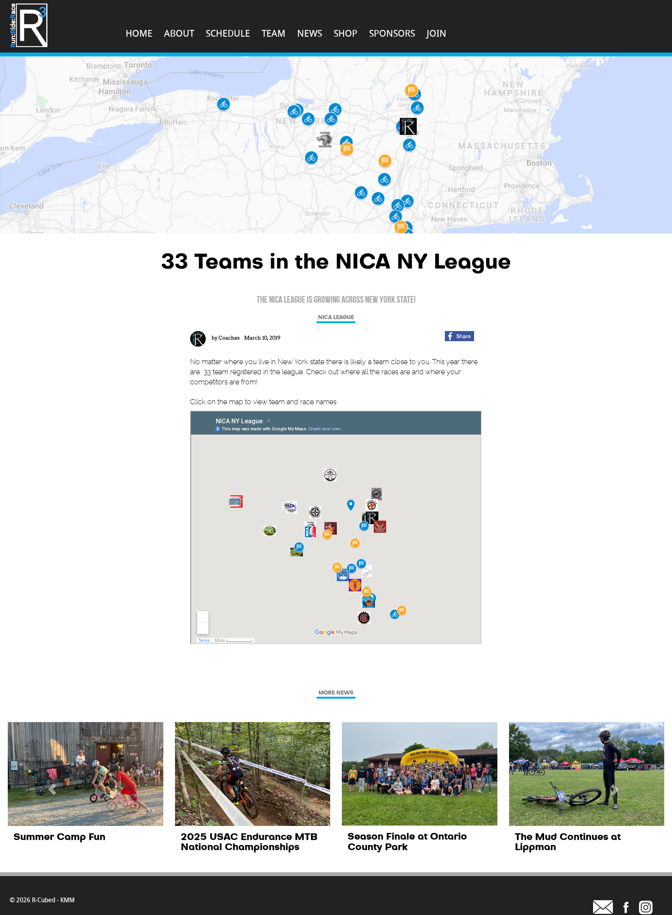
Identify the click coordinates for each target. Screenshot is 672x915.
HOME (139, 33)
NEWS (309, 33)
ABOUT (179, 33)
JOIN (436, 33)
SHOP (345, 33)
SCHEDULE (228, 33)
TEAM (273, 33)
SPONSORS (392, 33)
